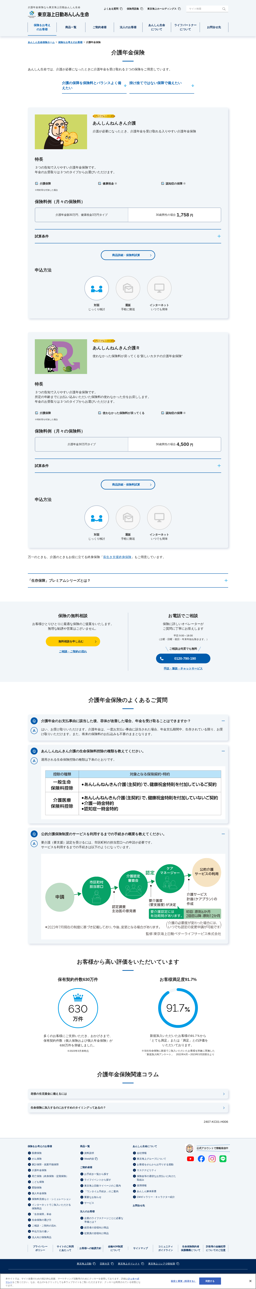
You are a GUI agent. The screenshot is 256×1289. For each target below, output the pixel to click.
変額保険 (37, 1187)
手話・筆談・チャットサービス (183, 668)
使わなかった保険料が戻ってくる (124, 412)
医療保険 (37, 1153)
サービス (89, 1202)
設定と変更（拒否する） (183, 1281)
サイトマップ (140, 1248)
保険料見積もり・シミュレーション (51, 1199)
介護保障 (45, 183)
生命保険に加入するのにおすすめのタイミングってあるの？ (68, 1107)
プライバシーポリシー (40, 1248)
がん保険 (37, 1158)
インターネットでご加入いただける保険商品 (51, 1206)
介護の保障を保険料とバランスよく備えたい (91, 85)
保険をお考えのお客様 (40, 1146)
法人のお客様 (87, 1211)
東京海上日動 (84, 1263)
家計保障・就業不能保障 (45, 1164)
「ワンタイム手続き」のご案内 (101, 1191)
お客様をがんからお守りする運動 (155, 1164)
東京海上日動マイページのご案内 (102, 1185)
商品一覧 (85, 1146)
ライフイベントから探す (97, 1180)
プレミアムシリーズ (104, 116)
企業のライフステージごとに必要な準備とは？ (103, 1220)
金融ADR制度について (115, 1248)
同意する (210, 1281)
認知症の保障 (176, 183)
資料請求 (89, 1153)
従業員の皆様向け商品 (96, 1233)
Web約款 (89, 1158)
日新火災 (105, 1263)
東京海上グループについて (151, 1158)
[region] (128, 1281)
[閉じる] (250, 1281)
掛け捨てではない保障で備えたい (155, 83)
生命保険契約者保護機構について (190, 1248)
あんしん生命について (145, 1146)
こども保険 (38, 1181)
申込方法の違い (40, 1231)
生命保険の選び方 (41, 1219)
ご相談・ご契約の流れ (73, 651)
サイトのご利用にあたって (65, 1248)
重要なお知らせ (92, 1197)
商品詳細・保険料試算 (126, 255)
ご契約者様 (86, 1167)
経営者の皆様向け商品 (96, 1227)
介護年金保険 (39, 1170)
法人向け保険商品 (41, 1237)
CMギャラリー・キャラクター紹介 (156, 1197)
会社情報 (142, 1153)
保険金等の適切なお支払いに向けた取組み (156, 1178)
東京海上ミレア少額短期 (161, 1263)
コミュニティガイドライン (165, 1248)
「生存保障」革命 (41, 1214)
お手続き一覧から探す (96, 1174)
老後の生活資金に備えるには (49, 1093)
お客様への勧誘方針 (90, 1248)
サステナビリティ (146, 1170)
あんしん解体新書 (146, 1191)
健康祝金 (110, 183)
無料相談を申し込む (71, 641)
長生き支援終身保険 (117, 557)
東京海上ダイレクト (129, 1263)
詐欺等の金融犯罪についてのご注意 (216, 1248)
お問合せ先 (139, 1205)
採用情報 (142, 1185)
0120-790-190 (185, 658)
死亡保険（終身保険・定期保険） (50, 1176)
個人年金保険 (39, 1193)
